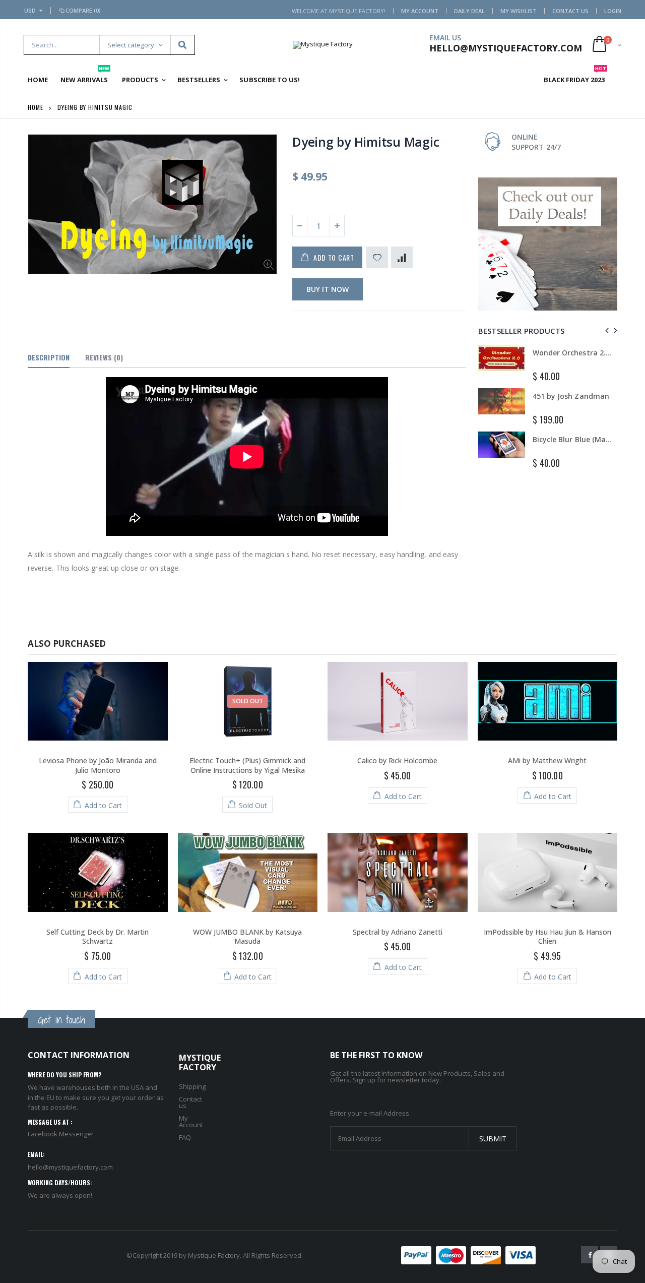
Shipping (192, 1086)
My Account (419, 11)
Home (35, 107)
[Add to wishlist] (377, 257)
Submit (492, 1138)
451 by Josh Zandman (571, 396)
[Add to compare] (402, 257)
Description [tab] (49, 357)
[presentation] (605, 330)
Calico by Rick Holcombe (397, 760)
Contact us (190, 1102)
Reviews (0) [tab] (104, 357)
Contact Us (570, 11)
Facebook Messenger (61, 1133)
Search (182, 44)
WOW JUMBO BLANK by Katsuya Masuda (247, 936)
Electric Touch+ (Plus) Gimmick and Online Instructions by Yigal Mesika (247, 765)
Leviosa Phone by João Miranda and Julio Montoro (98, 765)
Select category (130, 44)
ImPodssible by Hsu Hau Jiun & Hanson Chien (547, 936)
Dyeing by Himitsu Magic (365, 141)
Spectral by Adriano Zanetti (397, 932)
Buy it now (327, 289)
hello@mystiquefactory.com (70, 1167)
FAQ (185, 1137)
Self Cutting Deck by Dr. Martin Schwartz (97, 936)
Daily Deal (469, 11)
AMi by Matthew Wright (547, 760)
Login (612, 11)
